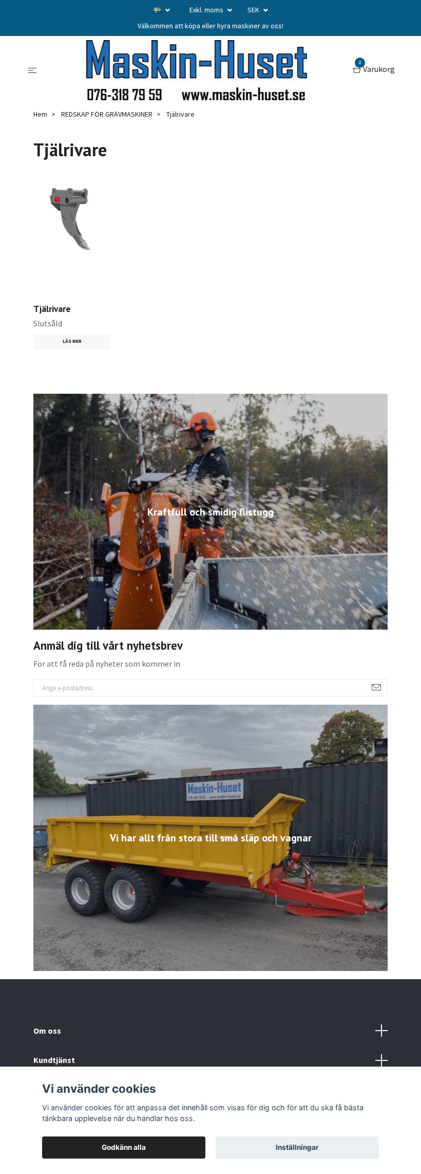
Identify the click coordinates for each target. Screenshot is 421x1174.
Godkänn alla (124, 1147)
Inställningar (297, 1147)
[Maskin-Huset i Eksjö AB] (196, 70)
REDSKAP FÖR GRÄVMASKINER (106, 114)
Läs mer (72, 341)
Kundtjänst (54, 1060)
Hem (40, 114)
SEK (254, 9)
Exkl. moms (207, 9)
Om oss (47, 1030)
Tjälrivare (52, 309)
